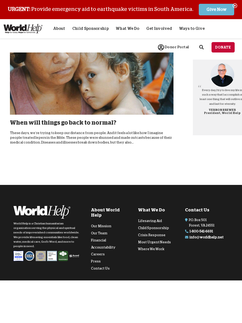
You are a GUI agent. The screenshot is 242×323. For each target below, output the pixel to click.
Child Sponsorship (90, 29)
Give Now (217, 9)
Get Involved (159, 29)
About (59, 29)
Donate (223, 47)
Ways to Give (192, 29)
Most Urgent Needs (154, 242)
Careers (98, 254)
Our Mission (101, 226)
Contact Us (100, 268)
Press (96, 261)
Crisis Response (151, 235)
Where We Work (151, 249)
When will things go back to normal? (63, 123)
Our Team (99, 233)
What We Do (127, 29)
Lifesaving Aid (150, 221)
